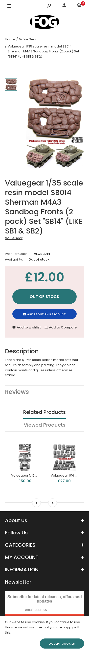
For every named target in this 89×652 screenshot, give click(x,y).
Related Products (44, 412)
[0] (79, 6)
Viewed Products (45, 424)
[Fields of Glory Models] (44, 23)
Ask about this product (46, 314)
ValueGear (13, 238)
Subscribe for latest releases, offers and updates (44, 599)
